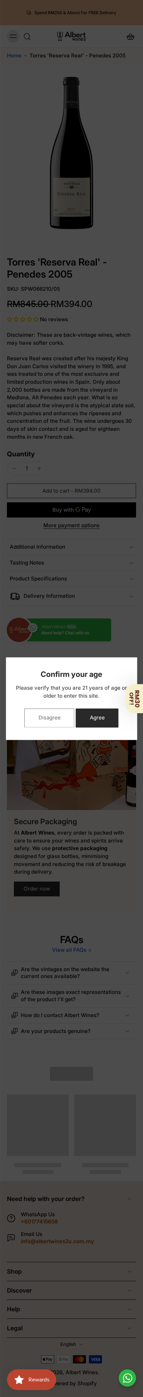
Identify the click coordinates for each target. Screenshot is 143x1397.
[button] (134, 698)
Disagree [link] (50, 717)
